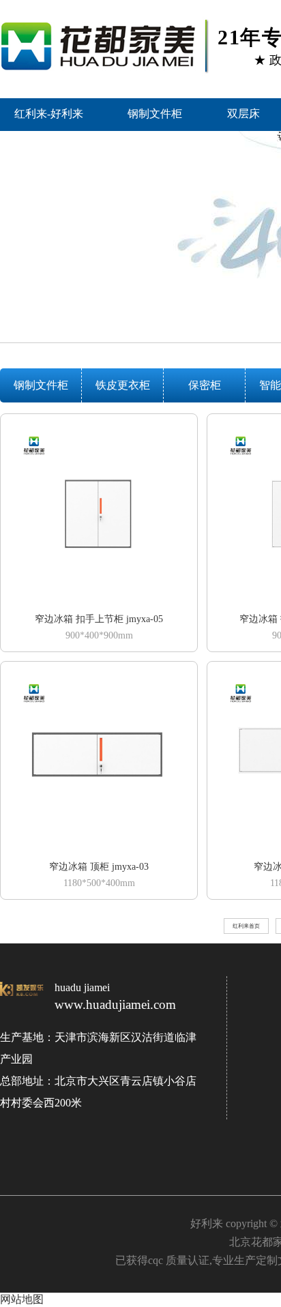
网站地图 (22, 1299)
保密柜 (204, 385)
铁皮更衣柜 (122, 385)
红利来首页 (246, 926)
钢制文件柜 (155, 113)
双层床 (243, 113)
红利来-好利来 (48, 113)
